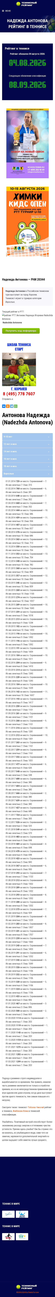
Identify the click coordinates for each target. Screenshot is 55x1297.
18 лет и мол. (10, 466)
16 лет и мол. (10, 459)
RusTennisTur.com (32, 1292)
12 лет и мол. (10, 444)
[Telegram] (11, 406)
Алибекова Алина (20, 1111)
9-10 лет (8, 436)
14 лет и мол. (10, 451)
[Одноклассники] (7, 406)
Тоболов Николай (36, 1107)
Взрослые (9, 473)
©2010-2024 (20, 1292)
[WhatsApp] (15, 406)
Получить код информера (21, 330)
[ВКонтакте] (4, 406)
